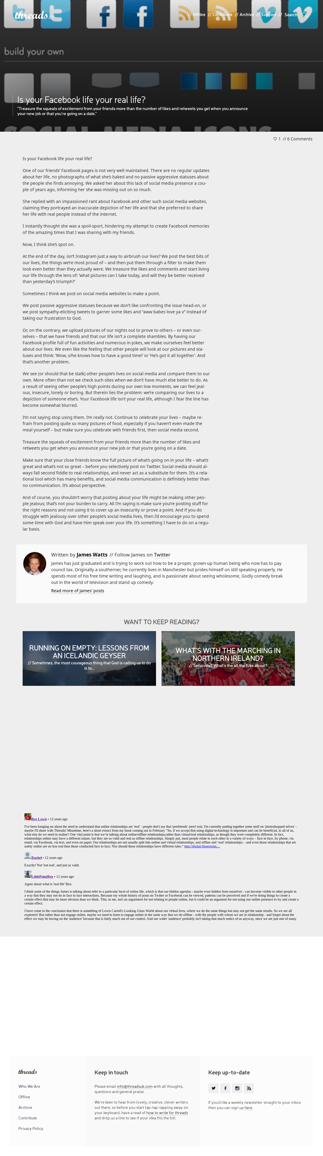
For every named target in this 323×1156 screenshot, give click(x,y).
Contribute (222, 14)
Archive (247, 14)
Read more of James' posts (77, 591)
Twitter (162, 554)
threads (32, 15)
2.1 (51, 17)
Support (268, 14)
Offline (199, 14)
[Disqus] (161, 753)
